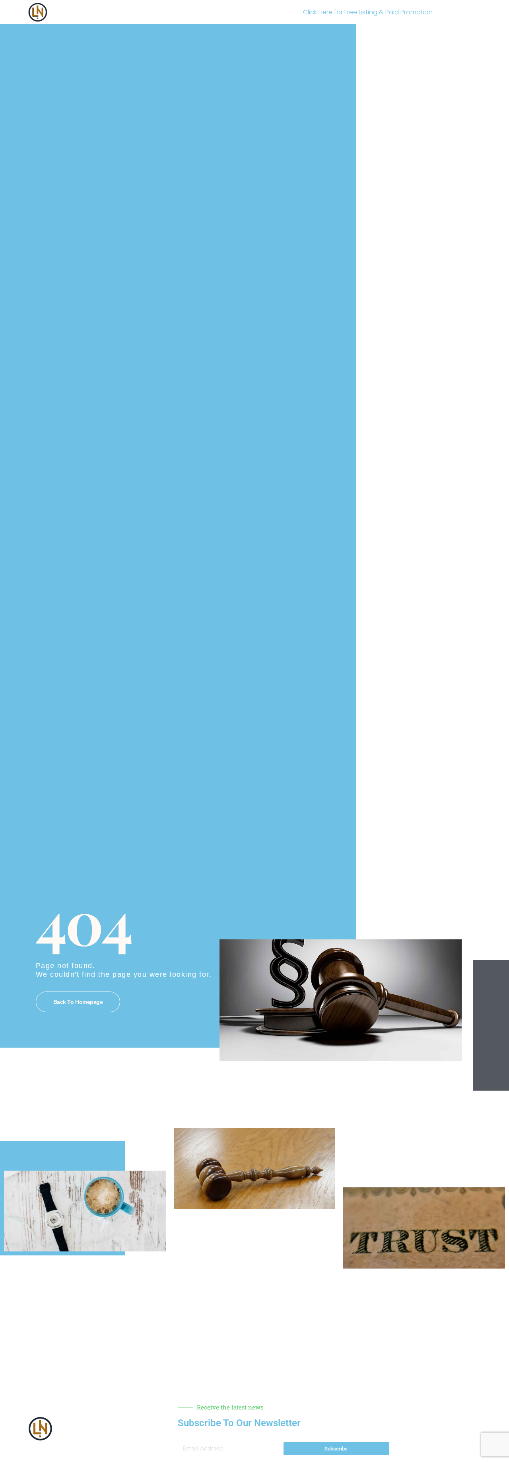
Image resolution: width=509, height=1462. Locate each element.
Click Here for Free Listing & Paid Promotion (368, 12)
